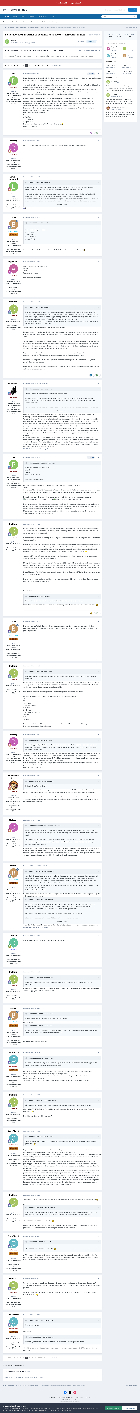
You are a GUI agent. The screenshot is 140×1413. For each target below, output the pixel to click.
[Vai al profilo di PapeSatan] (13, 390)
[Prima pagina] (5, 65)
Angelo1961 (13, 262)
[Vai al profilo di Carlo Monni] (13, 1059)
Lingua (52, 1397)
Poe (14, 40)
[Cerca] (135, 16)
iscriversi (65, 56)
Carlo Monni (13, 1052)
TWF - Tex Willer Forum (15, 10)
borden (13, 217)
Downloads (35, 22)
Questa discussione (124, 16)
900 (14, 91)
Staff (43, 22)
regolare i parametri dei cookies (13, 1410)
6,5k (14, 1074)
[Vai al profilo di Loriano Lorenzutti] (13, 186)
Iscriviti (133, 10)
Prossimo (41, 65)
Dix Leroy (13, 141)
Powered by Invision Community (70, 1402)
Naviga (7, 16)
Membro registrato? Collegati (115, 10)
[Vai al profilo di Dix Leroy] (13, 147)
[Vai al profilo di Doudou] (13, 943)
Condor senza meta (13, 777)
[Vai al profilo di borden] (13, 224)
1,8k (14, 158)
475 (14, 953)
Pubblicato (31, 73)
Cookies (88, 1397)
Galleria (25, 22)
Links (22, 16)
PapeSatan (13, 383)
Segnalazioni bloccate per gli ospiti (68, 3)
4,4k (14, 319)
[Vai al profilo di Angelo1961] (13, 268)
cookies (45, 1408)
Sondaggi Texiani (30, 43)
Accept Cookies (114, 1408)
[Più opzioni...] (99, 74)
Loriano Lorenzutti (13, 178)
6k (14, 239)
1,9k (14, 197)
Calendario (15, 22)
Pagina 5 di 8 (56, 65)
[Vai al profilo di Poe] (7, 41)
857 (14, 279)
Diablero (13, 302)
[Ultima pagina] (47, 65)
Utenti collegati (53, 22)
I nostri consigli (43, 16)
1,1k (14, 401)
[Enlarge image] (38, 499)
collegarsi (58, 56)
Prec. (10, 65)
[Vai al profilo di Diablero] (13, 309)
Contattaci (79, 1397)
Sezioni (5, 22)
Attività (15, 16)
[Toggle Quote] (26, 182)
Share (81, 41)
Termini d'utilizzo (8, 1408)
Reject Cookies (129, 1408)
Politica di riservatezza (66, 1397)
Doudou (13, 936)
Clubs (53, 16)
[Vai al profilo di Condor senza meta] (13, 785)
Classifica (31, 16)
